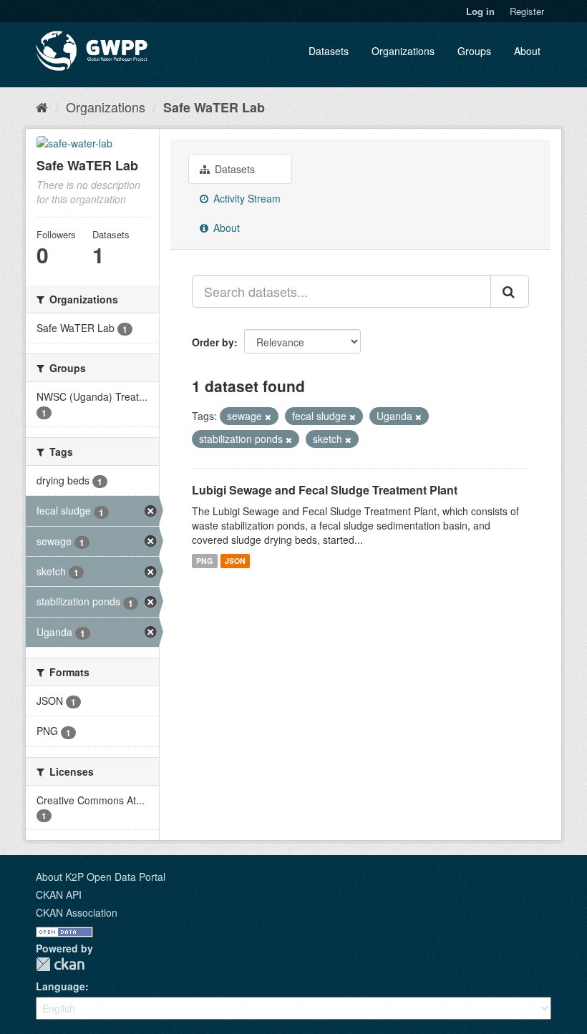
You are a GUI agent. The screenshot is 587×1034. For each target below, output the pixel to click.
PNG (204, 560)
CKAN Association (76, 912)
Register (527, 11)
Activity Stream (245, 198)
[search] (509, 291)
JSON (235, 560)
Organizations (403, 51)
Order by (213, 342)
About (527, 51)
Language (60, 986)
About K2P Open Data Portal (100, 876)
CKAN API (59, 894)
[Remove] (268, 416)
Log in (480, 11)
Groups (474, 51)
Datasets (329, 51)
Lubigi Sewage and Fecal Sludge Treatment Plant (324, 490)
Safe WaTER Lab (214, 107)
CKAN (60, 964)
